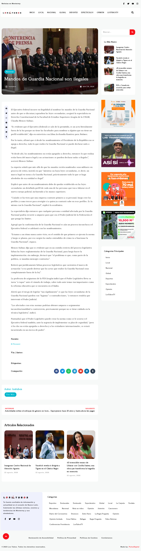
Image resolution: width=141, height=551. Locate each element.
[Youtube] (133, 4)
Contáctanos (106, 538)
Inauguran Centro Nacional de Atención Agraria (124, 49)
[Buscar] (132, 32)
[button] (132, 12)
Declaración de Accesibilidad (41, 538)
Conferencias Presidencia (59, 524)
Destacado (77, 503)
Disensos (74, 514)
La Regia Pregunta (102, 514)
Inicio (32, 12)
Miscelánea (53, 508)
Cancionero (113, 508)
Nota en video (78, 508)
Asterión (101, 508)
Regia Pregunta (95, 519)
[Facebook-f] (124, 4)
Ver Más (10, 394)
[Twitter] (128, 4)
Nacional (51, 12)
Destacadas (64, 503)
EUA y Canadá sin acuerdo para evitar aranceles (123, 87)
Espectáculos (87, 12)
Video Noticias (111, 519)
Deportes (73, 12)
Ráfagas (83, 519)
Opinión (100, 12)
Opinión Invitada (55, 519)
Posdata (132, 503)
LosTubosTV (113, 12)
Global (62, 12)
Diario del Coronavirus (58, 514)
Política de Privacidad (66, 538)
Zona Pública (71, 519)
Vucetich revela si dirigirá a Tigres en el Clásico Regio (124, 60)
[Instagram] (137, 4)
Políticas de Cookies (89, 538)
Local (41, 12)
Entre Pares (86, 514)
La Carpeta (120, 503)
